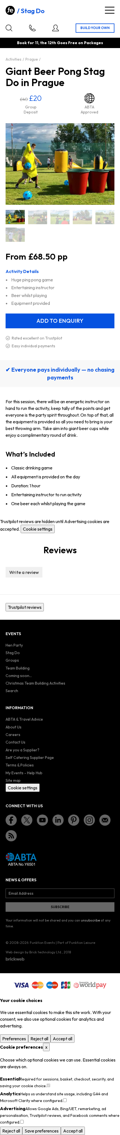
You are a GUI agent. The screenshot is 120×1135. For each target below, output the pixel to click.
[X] (27, 820)
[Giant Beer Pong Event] (82, 217)
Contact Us (15, 742)
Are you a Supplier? (22, 749)
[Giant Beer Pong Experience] (105, 217)
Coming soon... (19, 675)
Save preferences (42, 1131)
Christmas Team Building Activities (35, 683)
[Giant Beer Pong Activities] (37, 217)
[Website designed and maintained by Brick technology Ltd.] (15, 959)
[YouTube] (42, 820)
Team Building (18, 668)
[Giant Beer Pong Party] (15, 234)
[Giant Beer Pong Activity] (60, 217)
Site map (13, 780)
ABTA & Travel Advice (24, 719)
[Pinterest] (73, 820)
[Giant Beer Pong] (15, 217)
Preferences (14, 1038)
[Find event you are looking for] (9, 28)
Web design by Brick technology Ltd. (34, 952)
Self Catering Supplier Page (30, 757)
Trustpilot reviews (25, 607)
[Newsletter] (105, 820)
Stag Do (33, 11)
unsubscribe (90, 920)
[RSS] (11, 835)
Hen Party (14, 645)
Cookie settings (37, 529)
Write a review (24, 572)
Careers (13, 734)
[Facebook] (11, 820)
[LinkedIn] (58, 820)
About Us (13, 727)
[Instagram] (89, 820)
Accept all (62, 1038)
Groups (12, 660)
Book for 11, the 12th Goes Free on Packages (60, 42)
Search (12, 690)
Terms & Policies (20, 765)
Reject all (39, 1038)
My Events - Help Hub (24, 772)
